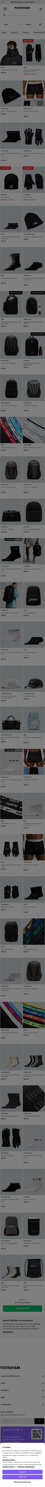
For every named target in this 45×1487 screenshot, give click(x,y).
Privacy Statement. (26, 1467)
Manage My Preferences (22, 1482)
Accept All (22, 1472)
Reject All (22, 1477)
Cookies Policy (8, 1460)
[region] (22, 1465)
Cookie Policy (8, 1467)
